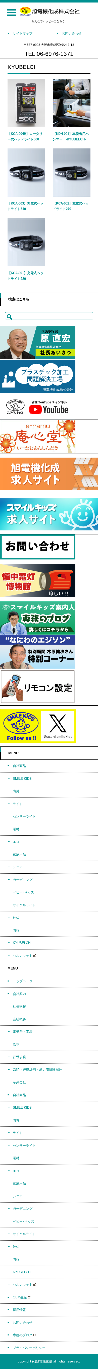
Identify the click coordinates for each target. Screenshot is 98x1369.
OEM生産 (20, 1297)
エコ (16, 842)
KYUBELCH (21, 943)
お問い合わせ (22, 1322)
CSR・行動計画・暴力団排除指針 (37, 1070)
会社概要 (19, 1019)
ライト (18, 804)
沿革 (16, 1044)
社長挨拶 (19, 1006)
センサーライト (24, 816)
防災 (16, 791)
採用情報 (19, 1310)
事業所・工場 (22, 1032)
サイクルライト (24, 905)
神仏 (16, 917)
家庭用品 (19, 854)
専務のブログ (22, 1335)
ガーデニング (22, 880)
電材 (16, 829)
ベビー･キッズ (23, 892)
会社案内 (19, 994)
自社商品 (19, 766)
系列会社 (19, 1082)
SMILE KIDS (22, 778)
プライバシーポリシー (29, 1348)
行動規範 (19, 1057)
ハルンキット (22, 955)
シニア (18, 867)
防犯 (16, 930)
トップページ (22, 981)
